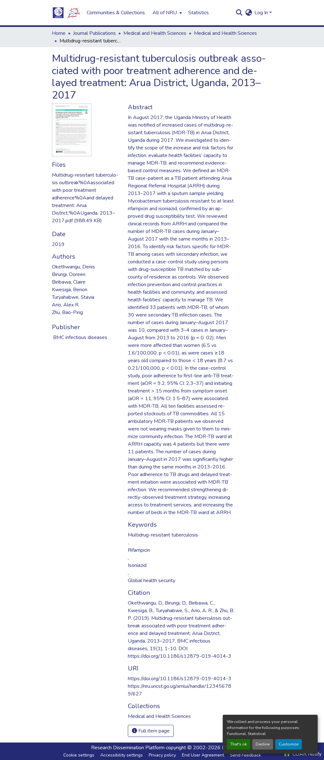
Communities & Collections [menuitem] (116, 12)
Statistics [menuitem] (198, 12)
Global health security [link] (151, 580)
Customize (288, 744)
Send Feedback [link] (245, 755)
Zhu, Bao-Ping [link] (67, 312)
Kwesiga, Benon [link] (69, 289)
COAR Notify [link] (306, 754)
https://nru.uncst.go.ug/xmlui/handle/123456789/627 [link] (179, 690)
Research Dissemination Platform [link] (128, 747)
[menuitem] (166, 12)
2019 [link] (58, 244)
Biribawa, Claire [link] (68, 282)
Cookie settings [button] (78, 755)
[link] (86, 197)
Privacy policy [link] (162, 755)
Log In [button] (261, 12)
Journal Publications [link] (94, 33)
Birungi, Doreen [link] (68, 274)
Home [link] (58, 33)
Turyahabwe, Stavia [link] (73, 297)
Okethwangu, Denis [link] (73, 266)
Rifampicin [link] (139, 550)
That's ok (238, 744)
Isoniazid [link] (137, 565)
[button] (66, 12)
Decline (263, 744)
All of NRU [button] (165, 12)
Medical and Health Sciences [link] (154, 33)
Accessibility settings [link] (121, 755)
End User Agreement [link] (203, 755)
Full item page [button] (153, 730)
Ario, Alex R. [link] (65, 304)
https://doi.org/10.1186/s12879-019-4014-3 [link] (179, 678)
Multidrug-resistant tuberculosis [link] (163, 534)
